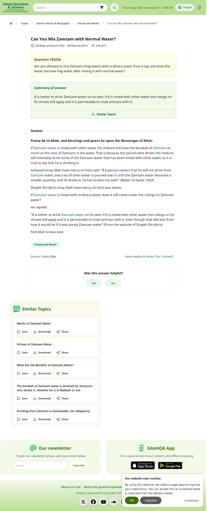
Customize (191, 500)
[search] (114, 7)
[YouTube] (103, 502)
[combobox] (67, 7)
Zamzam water (45, 148)
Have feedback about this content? (149, 256)
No (113, 283)
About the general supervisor (104, 487)
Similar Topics (106, 114)
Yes (94, 283)
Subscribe (79, 465)
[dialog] (162, 490)
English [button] (187, 7)
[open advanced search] (102, 7)
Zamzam (159, 148)
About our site (71, 487)
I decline (151, 500)
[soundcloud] (113, 502)
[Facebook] (93, 502)
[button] (22, 332)
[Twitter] (83, 502)
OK (132, 500)
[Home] (10, 23)
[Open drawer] (199, 7)
